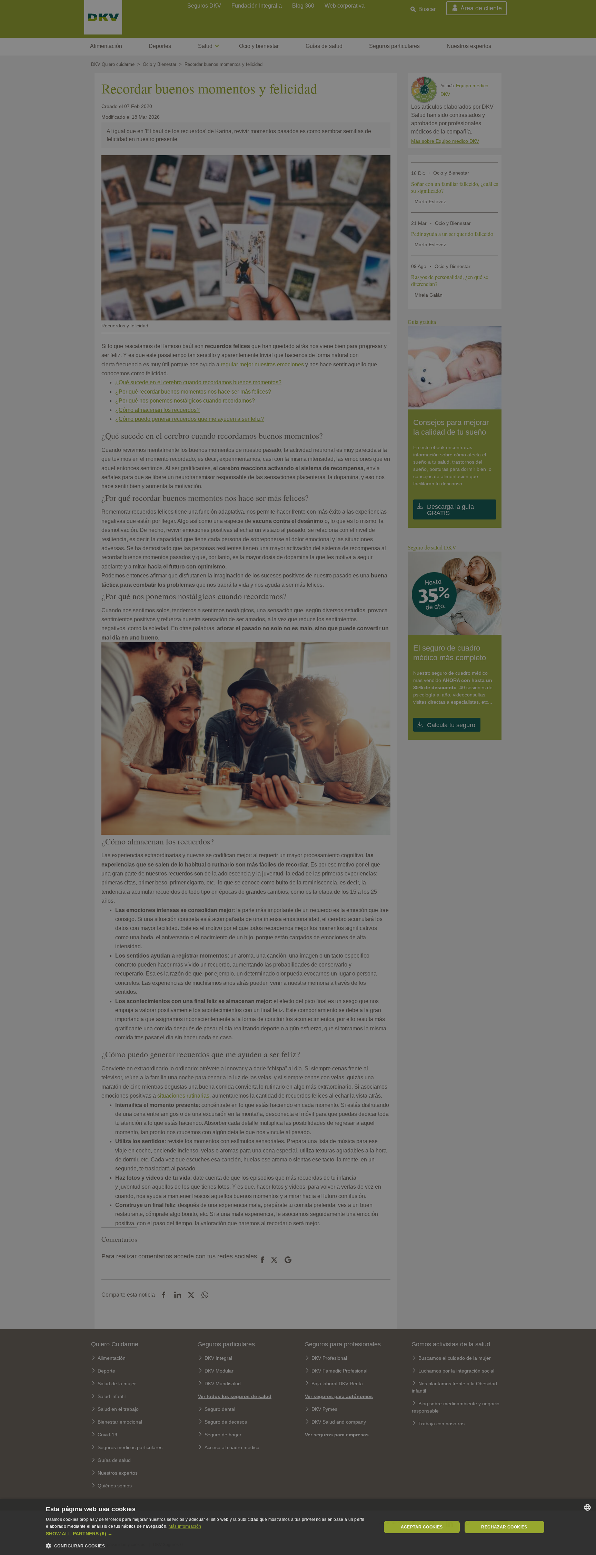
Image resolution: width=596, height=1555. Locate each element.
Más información (185, 1526)
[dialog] (298, 1527)
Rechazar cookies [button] (504, 1527)
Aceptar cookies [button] (422, 1527)
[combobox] (587, 1507)
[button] (208, 1533)
